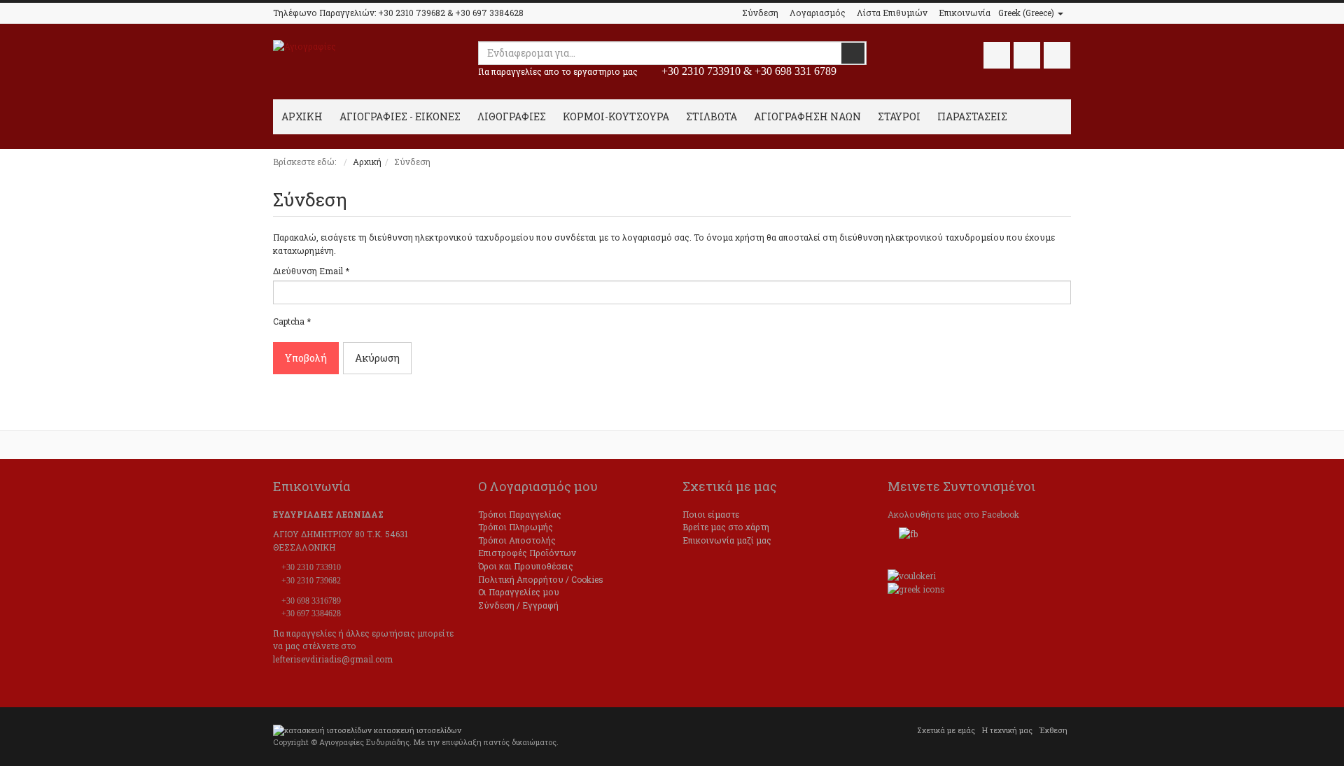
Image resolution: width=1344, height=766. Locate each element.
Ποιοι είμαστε (710, 514)
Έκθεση (1054, 730)
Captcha (292, 321)
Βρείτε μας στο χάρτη (725, 526)
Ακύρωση (377, 357)
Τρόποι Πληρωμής (515, 526)
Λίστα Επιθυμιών (892, 12)
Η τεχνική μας (1007, 730)
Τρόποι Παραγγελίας (519, 514)
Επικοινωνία (964, 12)
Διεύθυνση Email (311, 270)
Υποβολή (306, 357)
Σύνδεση (760, 12)
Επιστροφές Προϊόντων (527, 552)
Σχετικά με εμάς (946, 730)
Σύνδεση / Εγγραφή (518, 605)
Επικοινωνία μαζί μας (726, 540)
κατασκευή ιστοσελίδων (417, 730)
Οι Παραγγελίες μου (518, 591)
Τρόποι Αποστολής (517, 540)
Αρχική (367, 161)
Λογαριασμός (818, 12)
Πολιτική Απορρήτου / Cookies (540, 579)
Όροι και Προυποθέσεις (525, 566)
